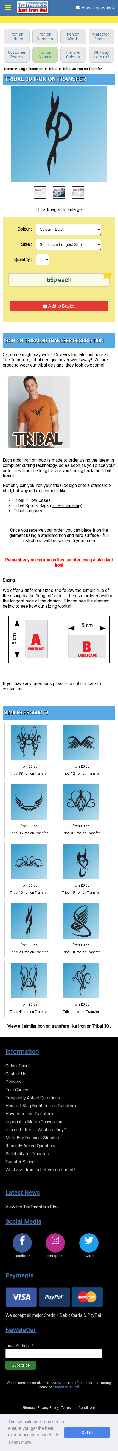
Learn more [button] (20, 1442)
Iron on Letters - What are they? (35, 1129)
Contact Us (15, 1073)
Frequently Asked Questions (32, 1097)
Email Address (19, 1345)
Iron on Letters (16, 36)
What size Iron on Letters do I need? (40, 1169)
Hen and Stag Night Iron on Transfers (40, 1105)
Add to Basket (61, 306)
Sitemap (28, 1408)
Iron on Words (73, 36)
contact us (13, 688)
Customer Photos (17, 55)
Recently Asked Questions (31, 1145)
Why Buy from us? (101, 55)
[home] (32, 12)
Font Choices (18, 1089)
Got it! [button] (87, 1432)
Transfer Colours (73, 55)
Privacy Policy (48, 1408)
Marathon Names (101, 36)
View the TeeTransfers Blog (32, 1207)
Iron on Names (44, 55)
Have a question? (97, 7)
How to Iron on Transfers (29, 1113)
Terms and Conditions (78, 1408)
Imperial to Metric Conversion (33, 1121)
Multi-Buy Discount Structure (32, 1137)
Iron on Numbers (45, 36)
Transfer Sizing (20, 1161)
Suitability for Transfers (27, 1153)
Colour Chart (17, 1065)
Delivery (13, 1081)
